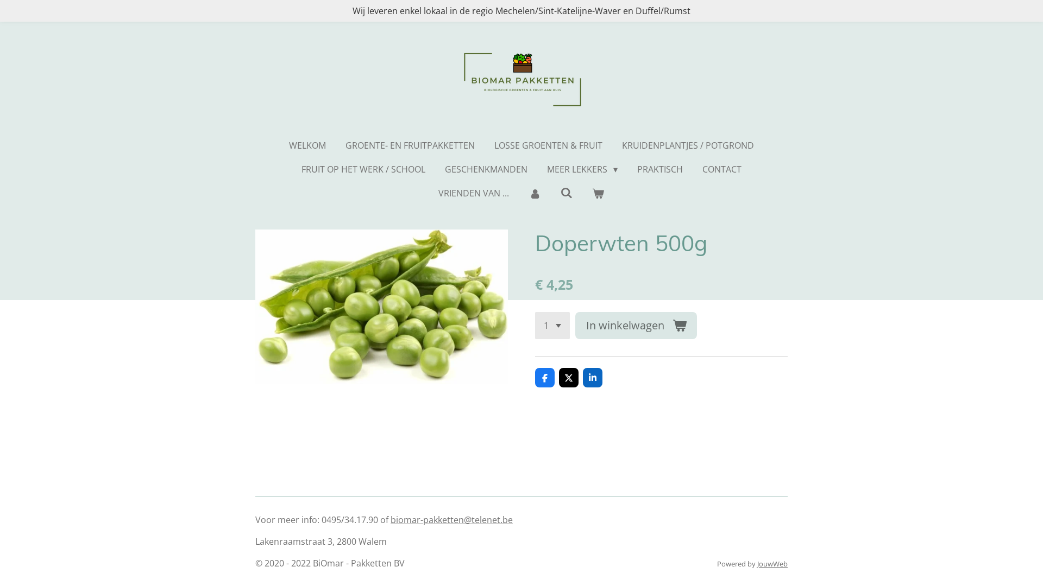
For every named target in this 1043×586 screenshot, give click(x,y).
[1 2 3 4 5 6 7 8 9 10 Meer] (552, 325)
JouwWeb (772, 564)
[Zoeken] (567, 192)
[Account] (535, 193)
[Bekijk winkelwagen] (598, 193)
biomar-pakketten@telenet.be (452, 520)
